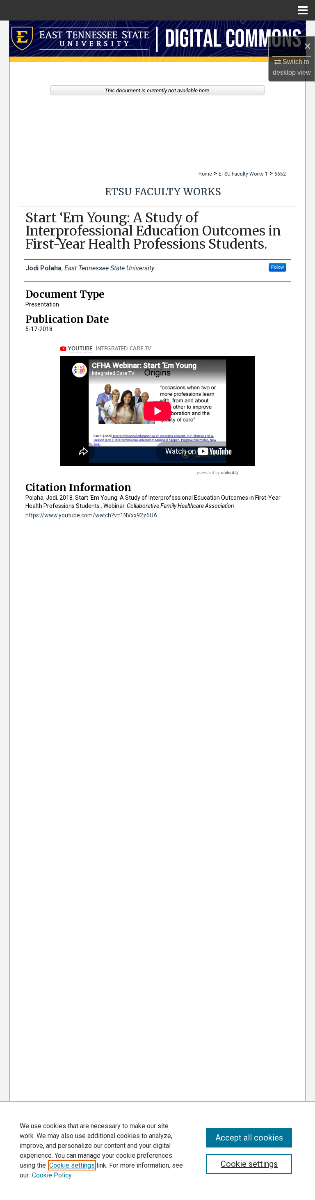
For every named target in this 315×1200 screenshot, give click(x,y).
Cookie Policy (52, 1175)
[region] (157, 1150)
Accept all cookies (249, 1138)
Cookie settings (72, 1165)
